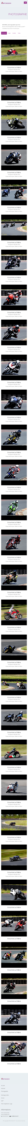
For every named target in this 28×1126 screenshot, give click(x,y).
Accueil (3, 1085)
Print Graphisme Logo (6, 1103)
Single (9, 33)
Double (14, 33)
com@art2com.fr (14, 1116)
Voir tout (4, 33)
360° (2, 1101)
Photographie (4, 1091)
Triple (19, 33)
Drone (2, 1098)
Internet (3, 1088)
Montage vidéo (5, 1095)
